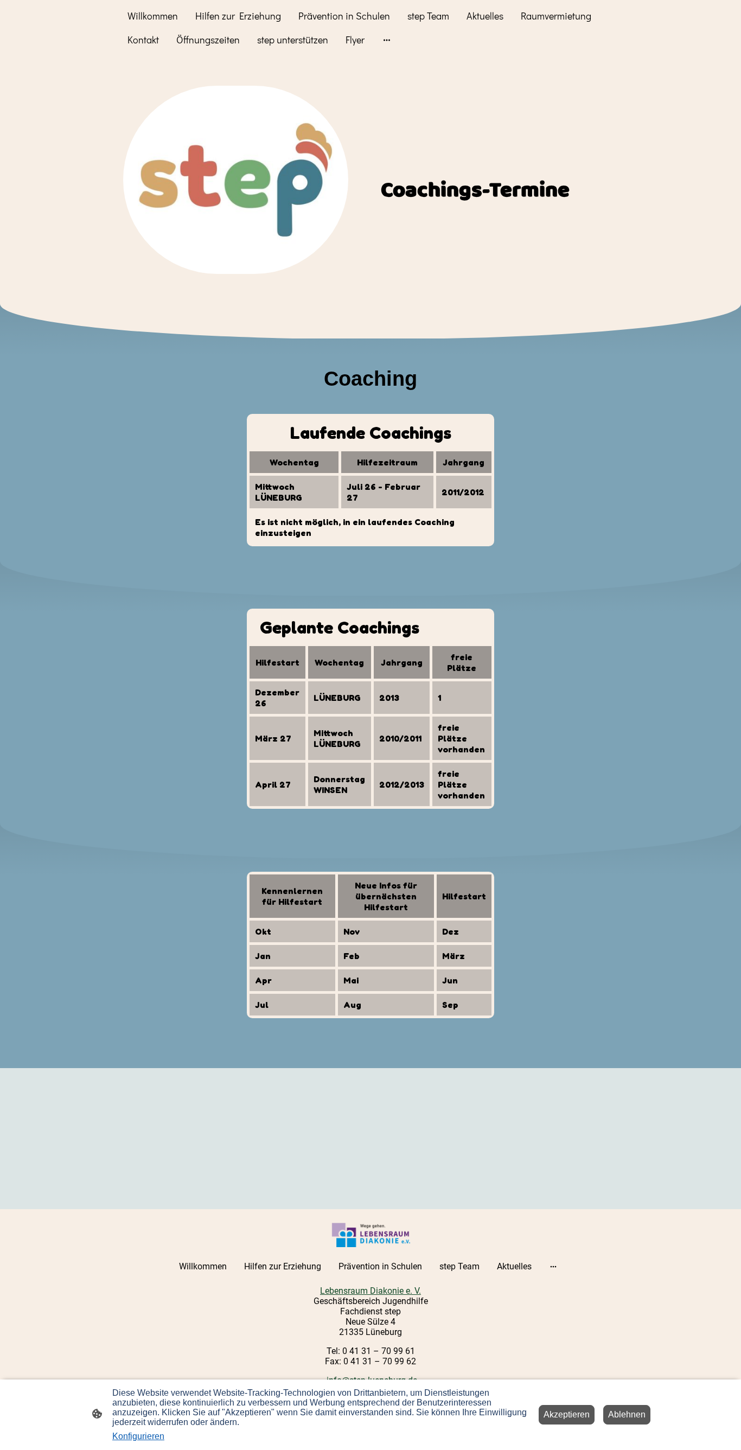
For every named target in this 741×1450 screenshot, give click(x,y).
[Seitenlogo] (371, 1234)
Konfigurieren (138, 1436)
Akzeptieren (567, 1414)
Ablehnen (627, 1414)
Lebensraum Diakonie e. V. (370, 1291)
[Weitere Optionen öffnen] (386, 40)
